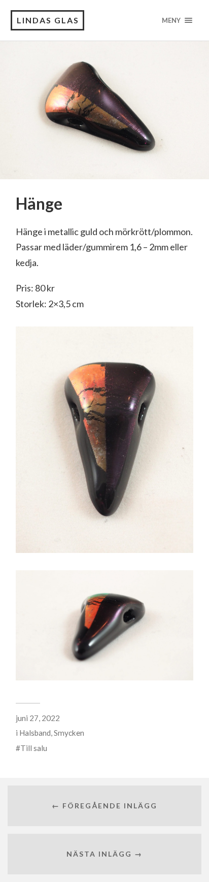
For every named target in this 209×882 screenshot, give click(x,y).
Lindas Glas (48, 20)
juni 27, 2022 (38, 718)
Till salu (33, 748)
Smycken (69, 732)
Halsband (35, 732)
